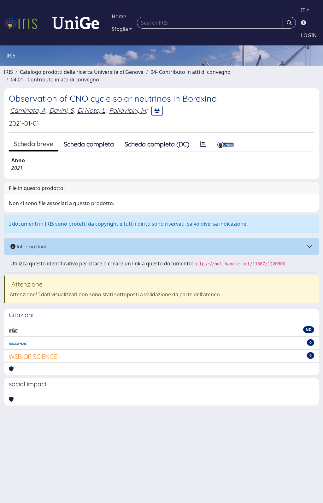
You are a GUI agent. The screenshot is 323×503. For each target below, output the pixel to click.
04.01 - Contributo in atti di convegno (55, 79)
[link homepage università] (75, 22)
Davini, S (61, 110)
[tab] (203, 144)
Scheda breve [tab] (33, 144)
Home (119, 16)
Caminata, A (27, 110)
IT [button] (303, 10)
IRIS (8, 71)
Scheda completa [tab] (89, 144)
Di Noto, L (91, 110)
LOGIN (309, 35)
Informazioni (30, 246)
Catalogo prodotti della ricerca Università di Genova (82, 71)
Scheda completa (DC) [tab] (157, 144)
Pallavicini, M (127, 110)
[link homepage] (23, 22)
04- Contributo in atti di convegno (190, 71)
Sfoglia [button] (120, 29)
